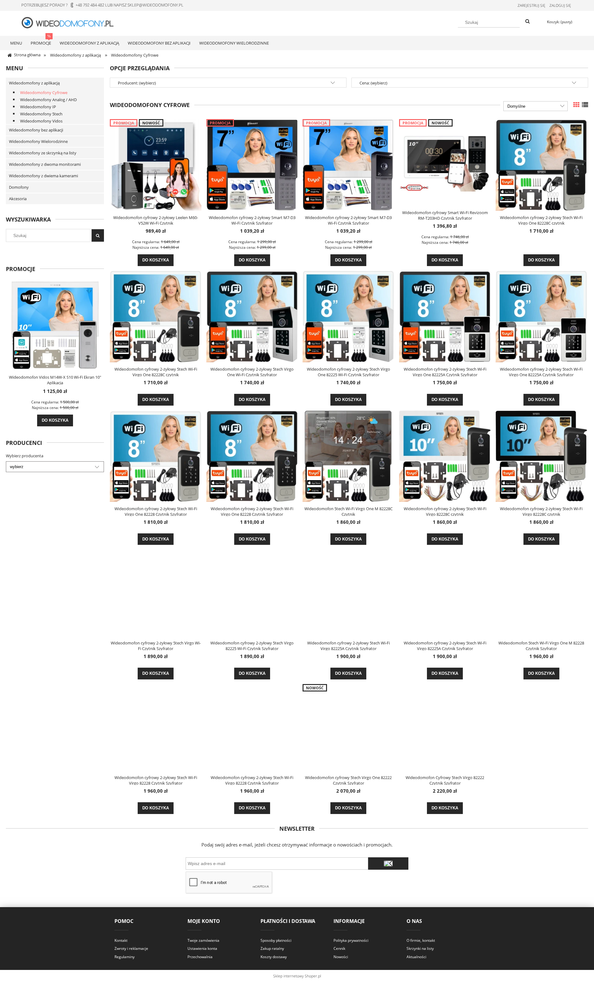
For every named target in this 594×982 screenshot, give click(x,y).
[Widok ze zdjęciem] (576, 105)
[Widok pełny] (585, 105)
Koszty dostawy (273, 956)
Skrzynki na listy (420, 948)
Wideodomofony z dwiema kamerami (43, 176)
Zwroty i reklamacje (131, 948)
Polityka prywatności (351, 940)
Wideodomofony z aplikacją (34, 83)
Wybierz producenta (24, 456)
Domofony (19, 187)
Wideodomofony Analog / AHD (48, 99)
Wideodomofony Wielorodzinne (38, 141)
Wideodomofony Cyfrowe (43, 92)
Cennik (339, 948)
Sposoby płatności (275, 940)
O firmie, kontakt (421, 940)
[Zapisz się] (388, 863)
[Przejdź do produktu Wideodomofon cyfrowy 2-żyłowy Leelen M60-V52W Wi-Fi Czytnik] (155, 165)
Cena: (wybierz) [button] (373, 83)
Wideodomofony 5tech (41, 114)
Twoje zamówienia (203, 940)
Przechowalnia (200, 956)
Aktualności (416, 956)
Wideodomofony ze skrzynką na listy (42, 153)
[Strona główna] (71, 22)
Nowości (341, 956)
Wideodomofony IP (38, 107)
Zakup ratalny (272, 948)
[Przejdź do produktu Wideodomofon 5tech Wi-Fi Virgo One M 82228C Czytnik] (348, 456)
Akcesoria (18, 198)
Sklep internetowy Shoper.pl (297, 976)
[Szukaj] (527, 21)
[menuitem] (16, 43)
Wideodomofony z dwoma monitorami (45, 164)
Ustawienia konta (202, 948)
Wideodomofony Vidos (41, 121)
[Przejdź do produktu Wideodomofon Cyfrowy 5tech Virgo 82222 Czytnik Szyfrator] (445, 727)
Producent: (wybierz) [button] (137, 83)
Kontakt (120, 940)
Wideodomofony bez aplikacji (36, 130)
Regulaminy (124, 956)
